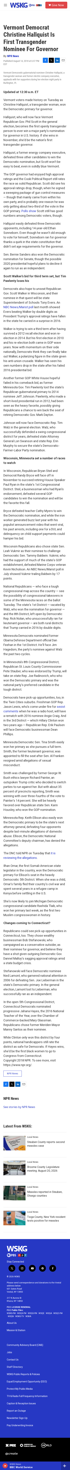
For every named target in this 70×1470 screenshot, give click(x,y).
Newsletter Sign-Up (17, 1418)
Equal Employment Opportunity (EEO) (27, 1381)
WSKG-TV (19, 1316)
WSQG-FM (32, 1313)
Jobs (9, 1352)
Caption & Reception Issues (21, 1403)
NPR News (13, 56)
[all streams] (65, 1466)
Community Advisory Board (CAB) (25, 1345)
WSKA (28, 1316)
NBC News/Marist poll (18, 307)
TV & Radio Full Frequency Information (27, 1396)
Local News (32, 1137)
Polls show (28, 211)
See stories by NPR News (19, 1107)
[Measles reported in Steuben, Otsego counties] (14, 1193)
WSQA (49, 1313)
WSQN (11, 1316)
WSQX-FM (21, 1313)
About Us (12, 1323)
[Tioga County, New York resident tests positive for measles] (14, 1218)
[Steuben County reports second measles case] (14, 1143)
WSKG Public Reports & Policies (23, 1374)
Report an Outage (16, 1411)
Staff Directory (15, 1367)
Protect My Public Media (20, 1389)
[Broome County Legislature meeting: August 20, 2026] (14, 1168)
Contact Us (13, 1359)
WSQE (41, 1313)
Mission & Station (16, 1330)
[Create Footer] (11, 1453)
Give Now (58, 5)
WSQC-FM (58, 1313)
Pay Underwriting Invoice (20, 1425)
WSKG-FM (11, 1313)
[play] (5, 1465)
